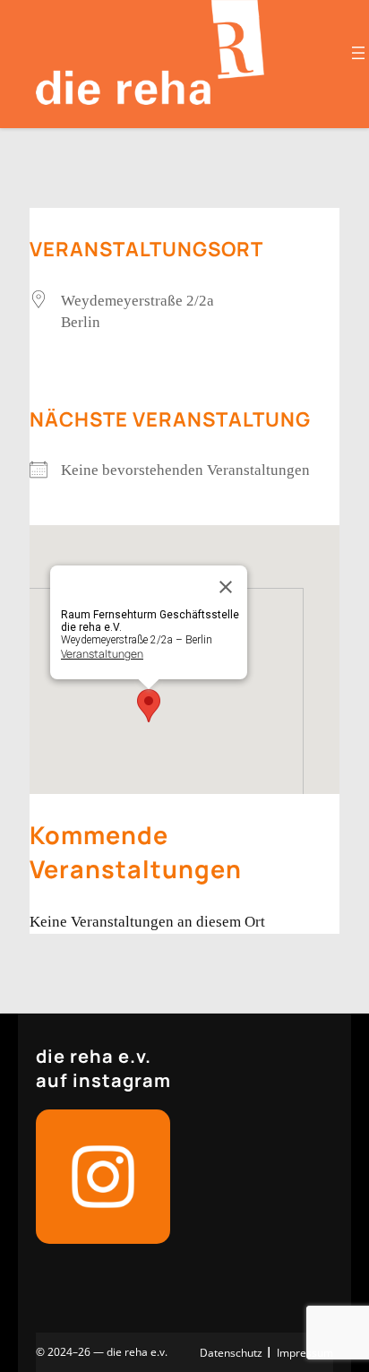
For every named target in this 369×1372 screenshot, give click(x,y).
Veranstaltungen (102, 653)
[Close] (225, 586)
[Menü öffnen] (358, 53)
